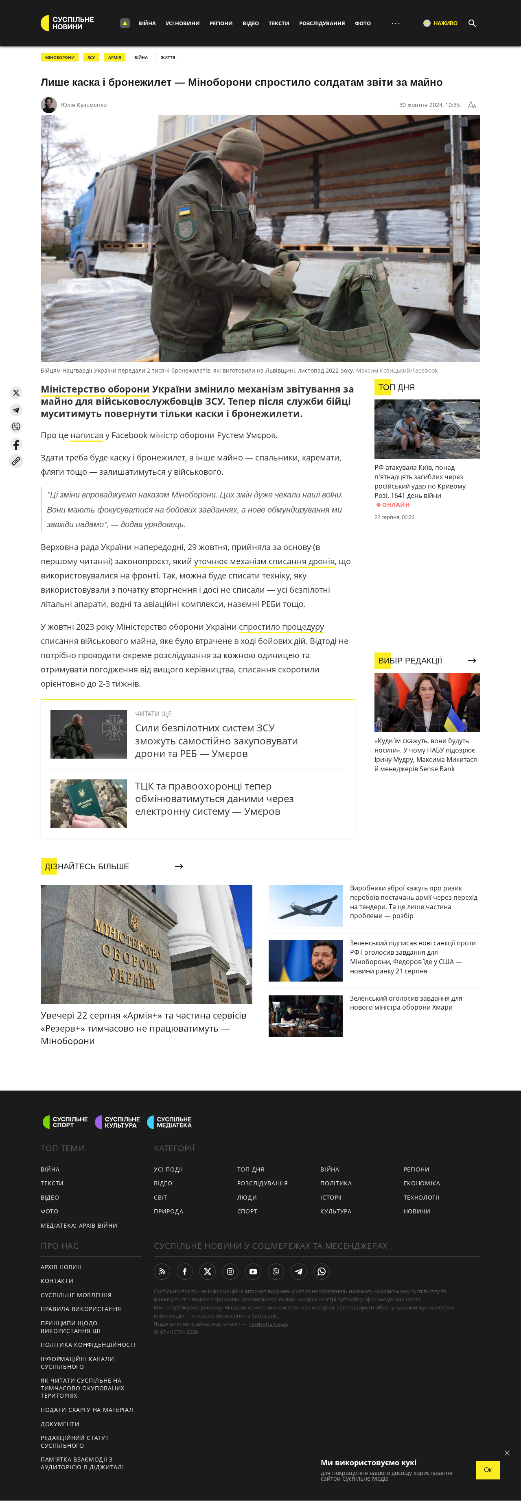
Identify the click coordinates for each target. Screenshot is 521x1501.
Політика (336, 1183)
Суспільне (264, 1315)
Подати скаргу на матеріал (87, 1410)
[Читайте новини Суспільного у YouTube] (253, 1271)
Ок (488, 1469)
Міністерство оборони (95, 388)
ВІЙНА (141, 57)
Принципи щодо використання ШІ (71, 1327)
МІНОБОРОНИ (59, 57)
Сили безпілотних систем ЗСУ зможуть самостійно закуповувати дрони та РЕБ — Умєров (216, 740)
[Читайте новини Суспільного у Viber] (276, 1271)
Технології (422, 1197)
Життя (168, 57)
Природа (168, 1211)
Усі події (168, 1169)
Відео (251, 23)
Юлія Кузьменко (84, 105)
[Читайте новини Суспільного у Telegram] (299, 1271)
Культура (336, 1211)
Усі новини (183, 23)
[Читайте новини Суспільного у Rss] (162, 1271)
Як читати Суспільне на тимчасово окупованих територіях (83, 1388)
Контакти (57, 1281)
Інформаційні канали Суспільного (77, 1362)
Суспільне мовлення (76, 1295)
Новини (417, 1211)
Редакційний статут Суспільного (75, 1441)
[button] (16, 393)
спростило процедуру (281, 626)
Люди (247, 1197)
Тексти (279, 23)
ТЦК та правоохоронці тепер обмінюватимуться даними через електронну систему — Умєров (214, 798)
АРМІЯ (114, 57)
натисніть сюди (267, 1323)
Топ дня (251, 1169)
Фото (363, 23)
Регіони (221, 23)
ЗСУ (91, 57)
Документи (60, 1424)
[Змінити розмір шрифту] (472, 105)
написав (86, 435)
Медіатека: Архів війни (79, 1225)
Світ (160, 1197)
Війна (147, 23)
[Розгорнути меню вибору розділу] (125, 23)
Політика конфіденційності (88, 1344)
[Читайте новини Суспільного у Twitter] (207, 1271)
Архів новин (61, 1267)
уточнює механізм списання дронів (264, 561)
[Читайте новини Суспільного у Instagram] (230, 1271)
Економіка (422, 1183)
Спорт (247, 1211)
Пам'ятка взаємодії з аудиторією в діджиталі (82, 1463)
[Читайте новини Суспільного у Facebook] (185, 1271)
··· (396, 22)
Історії (331, 1197)
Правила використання (81, 1309)
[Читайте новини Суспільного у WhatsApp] (321, 1271)
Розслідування (322, 23)
